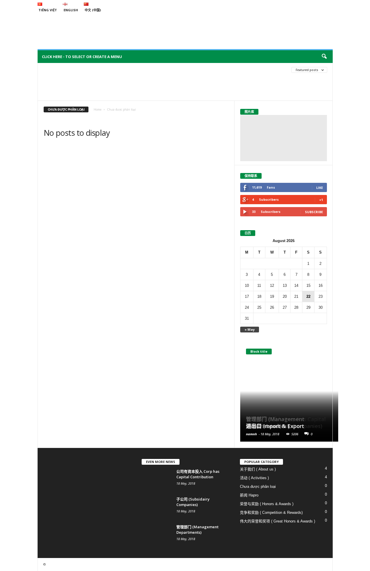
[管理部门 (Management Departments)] (156, 535)
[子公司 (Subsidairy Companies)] (156, 507)
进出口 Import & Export (275, 426)
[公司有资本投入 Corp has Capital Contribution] (156, 479)
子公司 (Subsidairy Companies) (193, 501)
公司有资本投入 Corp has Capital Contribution (197, 474)
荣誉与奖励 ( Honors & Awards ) (200, 78)
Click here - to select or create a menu (82, 56)
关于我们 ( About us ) (111, 70)
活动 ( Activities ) (149, 78)
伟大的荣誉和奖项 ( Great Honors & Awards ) (277, 521)
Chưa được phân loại (65, 70)
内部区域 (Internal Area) (159, 70)
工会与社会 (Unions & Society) (71, 78)
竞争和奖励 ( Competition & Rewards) (271, 512)
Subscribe (314, 212)
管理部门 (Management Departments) (197, 529)
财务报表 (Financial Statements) (74, 87)
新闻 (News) (115, 78)
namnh (251, 434)
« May (250, 329)
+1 (321, 200)
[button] (324, 56)
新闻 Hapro (249, 495)
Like (319, 187)
